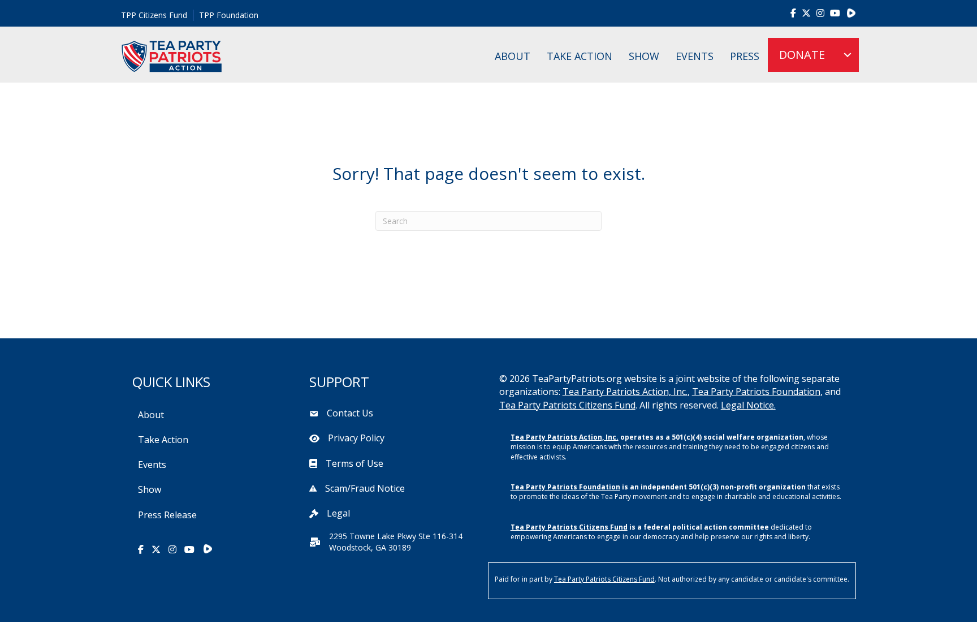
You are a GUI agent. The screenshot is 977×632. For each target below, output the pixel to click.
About (512, 56)
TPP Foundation (228, 15)
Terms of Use (354, 463)
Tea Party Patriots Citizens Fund (567, 405)
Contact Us (350, 413)
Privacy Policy (356, 438)
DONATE (802, 54)
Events (695, 56)
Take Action (579, 56)
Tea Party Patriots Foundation (756, 391)
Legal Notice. (748, 405)
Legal (338, 513)
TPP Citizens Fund (154, 15)
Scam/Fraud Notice (365, 488)
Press (744, 56)
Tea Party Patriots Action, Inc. (625, 391)
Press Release (167, 515)
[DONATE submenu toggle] (847, 55)
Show (644, 56)
